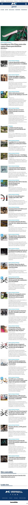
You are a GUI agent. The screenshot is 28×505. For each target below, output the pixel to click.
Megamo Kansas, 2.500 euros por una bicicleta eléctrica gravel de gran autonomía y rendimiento (17, 397)
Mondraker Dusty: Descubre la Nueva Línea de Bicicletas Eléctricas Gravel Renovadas (17, 266)
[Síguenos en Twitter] (13, 494)
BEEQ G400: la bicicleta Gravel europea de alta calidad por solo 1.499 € (17, 94)
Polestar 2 (16, 1)
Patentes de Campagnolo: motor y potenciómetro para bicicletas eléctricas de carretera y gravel (17, 295)
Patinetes (17, 9)
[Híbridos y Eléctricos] (14, 492)
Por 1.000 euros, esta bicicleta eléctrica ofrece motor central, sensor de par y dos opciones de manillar (17, 380)
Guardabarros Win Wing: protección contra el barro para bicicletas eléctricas (13, 46)
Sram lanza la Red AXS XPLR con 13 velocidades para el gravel (17, 209)
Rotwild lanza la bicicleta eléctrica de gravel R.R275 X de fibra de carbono (17, 251)
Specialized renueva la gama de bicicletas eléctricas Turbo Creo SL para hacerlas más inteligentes (17, 346)
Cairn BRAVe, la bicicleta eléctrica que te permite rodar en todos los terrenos (17, 459)
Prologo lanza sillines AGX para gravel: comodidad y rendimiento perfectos (16, 78)
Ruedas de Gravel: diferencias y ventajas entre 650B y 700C (16, 196)
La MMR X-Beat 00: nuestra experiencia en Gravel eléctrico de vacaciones (17, 129)
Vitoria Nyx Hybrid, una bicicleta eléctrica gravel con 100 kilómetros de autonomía (17, 362)
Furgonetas (24, 9)
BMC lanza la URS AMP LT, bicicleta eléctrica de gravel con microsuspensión (17, 183)
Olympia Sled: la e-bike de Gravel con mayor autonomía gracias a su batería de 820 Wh (17, 237)
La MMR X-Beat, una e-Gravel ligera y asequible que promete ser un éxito (17, 155)
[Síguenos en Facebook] (10, 494)
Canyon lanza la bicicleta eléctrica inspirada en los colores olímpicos (17, 168)
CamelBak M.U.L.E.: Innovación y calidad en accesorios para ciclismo (17, 142)
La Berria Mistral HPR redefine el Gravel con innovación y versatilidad (17, 63)
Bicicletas (11, 9)
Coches (2, 9)
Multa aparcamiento (9, 1)
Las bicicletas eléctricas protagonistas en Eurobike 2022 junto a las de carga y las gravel (16, 329)
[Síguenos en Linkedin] (15, 494)
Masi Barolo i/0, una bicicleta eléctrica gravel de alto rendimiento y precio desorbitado (17, 280)
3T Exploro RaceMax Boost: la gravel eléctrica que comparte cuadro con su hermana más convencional (17, 413)
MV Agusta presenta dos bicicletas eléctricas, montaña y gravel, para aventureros (17, 312)
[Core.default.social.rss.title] (17, 494)
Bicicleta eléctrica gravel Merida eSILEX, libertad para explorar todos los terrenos (17, 442)
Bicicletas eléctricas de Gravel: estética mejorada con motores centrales (16, 111)
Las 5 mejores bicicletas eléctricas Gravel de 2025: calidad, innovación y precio (17, 223)
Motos (6, 9)
